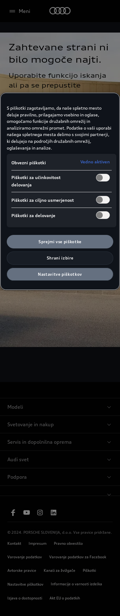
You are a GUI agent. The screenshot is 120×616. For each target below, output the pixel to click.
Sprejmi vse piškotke (60, 241)
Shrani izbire (60, 257)
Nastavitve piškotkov (60, 274)
